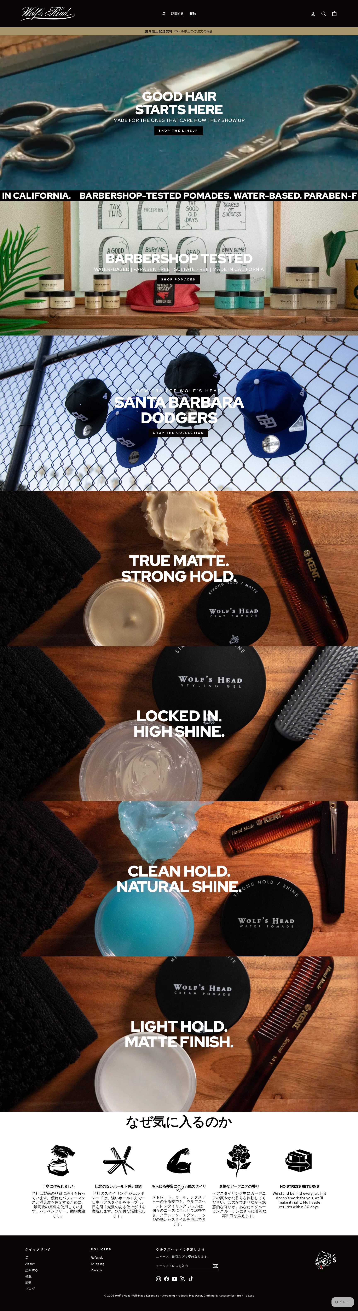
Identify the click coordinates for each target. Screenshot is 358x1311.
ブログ (30, 1289)
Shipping (97, 1264)
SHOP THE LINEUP (178, 130)
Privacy (96, 1270)
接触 (193, 14)
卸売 (28, 1282)
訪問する (177, 14)
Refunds (97, 1257)
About (30, 1264)
